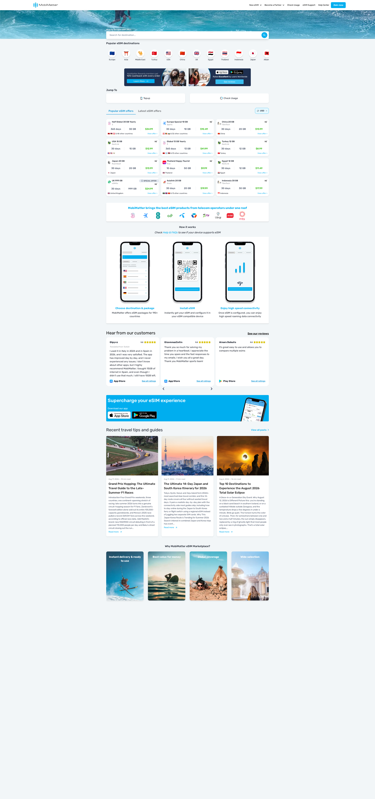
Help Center (323, 5)
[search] (264, 35)
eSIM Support (309, 5)
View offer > (152, 134)
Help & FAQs (170, 232)
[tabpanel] (187, 156)
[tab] (121, 111)
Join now (338, 5)
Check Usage (293, 5)
